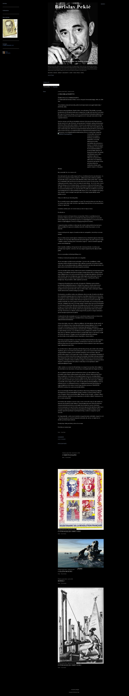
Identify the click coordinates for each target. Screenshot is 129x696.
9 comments (63, 667)
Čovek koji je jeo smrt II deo (69, 665)
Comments (7, 53)
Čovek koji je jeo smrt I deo (69, 531)
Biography (65, 72)
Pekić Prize (76, 72)
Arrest (60, 72)
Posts (6, 51)
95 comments (63, 573)
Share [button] (44, 91)
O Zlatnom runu (65, 571)
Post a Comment (62, 439)
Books (55, 72)
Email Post (63, 432)
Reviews (50, 72)
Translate (55, 87)
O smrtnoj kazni (69, 455)
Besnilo (61, 581)
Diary (71, 72)
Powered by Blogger (75, 689)
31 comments (63, 583)
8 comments (63, 533)
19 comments (68, 457)
